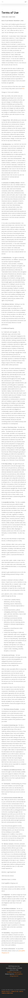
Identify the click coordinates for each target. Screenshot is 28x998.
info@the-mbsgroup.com (14, 972)
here (23, 88)
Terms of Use (14, 991)
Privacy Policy (6, 991)
